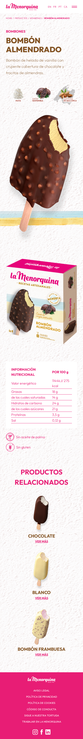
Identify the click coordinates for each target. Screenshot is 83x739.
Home (9, 18)
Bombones (36, 18)
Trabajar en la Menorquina (41, 721)
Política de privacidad (41, 696)
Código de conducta (41, 709)
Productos (21, 18)
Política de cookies (41, 702)
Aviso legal (41, 690)
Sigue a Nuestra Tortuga (41, 715)
